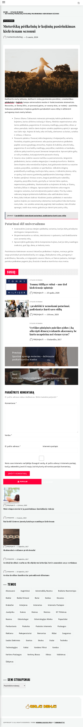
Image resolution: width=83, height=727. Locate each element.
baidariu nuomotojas (67, 591)
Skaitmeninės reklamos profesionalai (19, 550)
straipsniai (10, 518)
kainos (23, 612)
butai (37, 598)
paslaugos (61, 626)
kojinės (19, 102)
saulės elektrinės (13, 640)
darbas (48, 598)
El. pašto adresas (13, 446)
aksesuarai (10, 591)
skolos (41, 640)
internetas (37, 605)
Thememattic (59, 722)
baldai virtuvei (23, 598)
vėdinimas (61, 654)
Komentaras (11, 403)
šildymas (9, 661)
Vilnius (48, 654)
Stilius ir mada (9, 21)
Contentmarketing (15, 37)
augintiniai (25, 591)
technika (64, 640)
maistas (47, 612)
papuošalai (62, 619)
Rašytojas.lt (38, 292)
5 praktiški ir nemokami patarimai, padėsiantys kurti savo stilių (50, 307)
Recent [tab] (49, 482)
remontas (41, 633)
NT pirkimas (61, 612)
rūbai (54, 633)
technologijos (12, 647)
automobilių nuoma (43, 591)
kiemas (35, 612)
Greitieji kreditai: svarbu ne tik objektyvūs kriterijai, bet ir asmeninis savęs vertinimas (40, 563)
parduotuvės (11, 626)
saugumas (66, 633)
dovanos (60, 598)
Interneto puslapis (50, 446)
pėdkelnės (9, 102)
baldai (8, 598)
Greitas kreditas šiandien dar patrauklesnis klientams (26, 575)
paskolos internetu (44, 626)
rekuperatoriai (25, 633)
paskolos (26, 626)
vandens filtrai (40, 647)
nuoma (9, 619)
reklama (9, 633)
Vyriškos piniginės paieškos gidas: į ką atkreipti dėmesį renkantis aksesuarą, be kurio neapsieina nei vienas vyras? (53, 331)
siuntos (29, 640)
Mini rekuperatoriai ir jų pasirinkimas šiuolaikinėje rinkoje (28, 509)
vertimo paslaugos (14, 654)
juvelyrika (10, 612)
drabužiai (10, 605)
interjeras (23, 605)
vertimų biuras (33, 654)
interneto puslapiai (56, 605)
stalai (51, 640)
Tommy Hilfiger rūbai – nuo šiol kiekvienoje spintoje (48, 286)
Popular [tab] (24, 481)
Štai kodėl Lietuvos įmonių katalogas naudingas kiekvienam (28, 521)
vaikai (25, 647)
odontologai (23, 619)
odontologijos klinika (43, 619)
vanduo (55, 647)
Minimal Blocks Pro (44, 722)
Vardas (8, 435)
